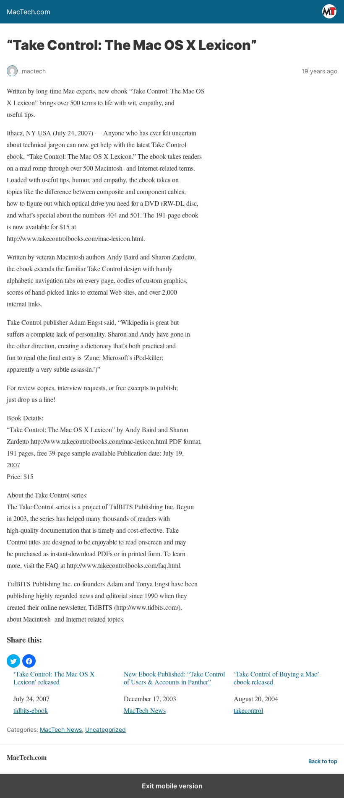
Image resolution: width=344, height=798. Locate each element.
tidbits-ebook (30, 710)
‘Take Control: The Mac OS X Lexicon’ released (54, 678)
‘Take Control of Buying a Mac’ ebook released (276, 678)
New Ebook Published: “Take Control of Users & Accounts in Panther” (174, 678)
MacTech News (145, 710)
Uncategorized (105, 729)
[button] (13, 661)
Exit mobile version (172, 786)
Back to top (322, 761)
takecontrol (248, 710)
